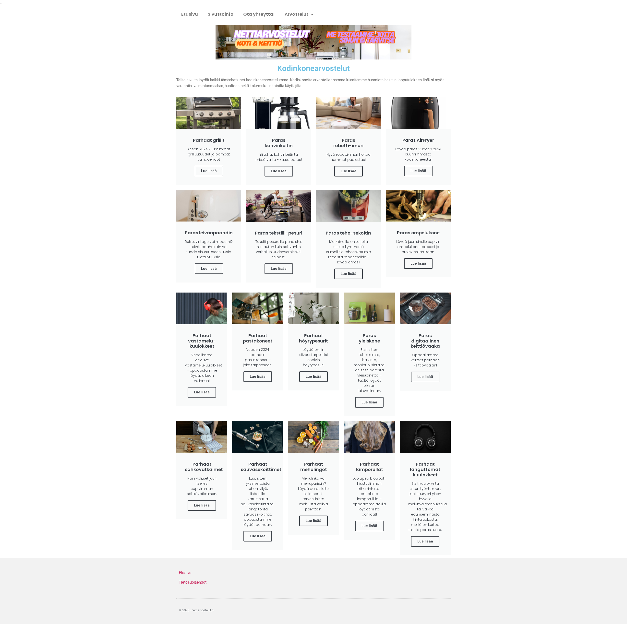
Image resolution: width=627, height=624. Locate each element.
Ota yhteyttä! (259, 14)
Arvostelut (296, 14)
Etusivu (189, 14)
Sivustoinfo (220, 14)
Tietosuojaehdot (192, 582)
